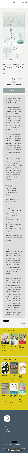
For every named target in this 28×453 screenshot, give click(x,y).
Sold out (14, 81)
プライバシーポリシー (7, 445)
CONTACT (6, 429)
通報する (23, 323)
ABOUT (5, 424)
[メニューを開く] (3, 3)
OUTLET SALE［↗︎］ (9, 359)
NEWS (5, 426)
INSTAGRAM (7, 431)
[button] (7, 54)
